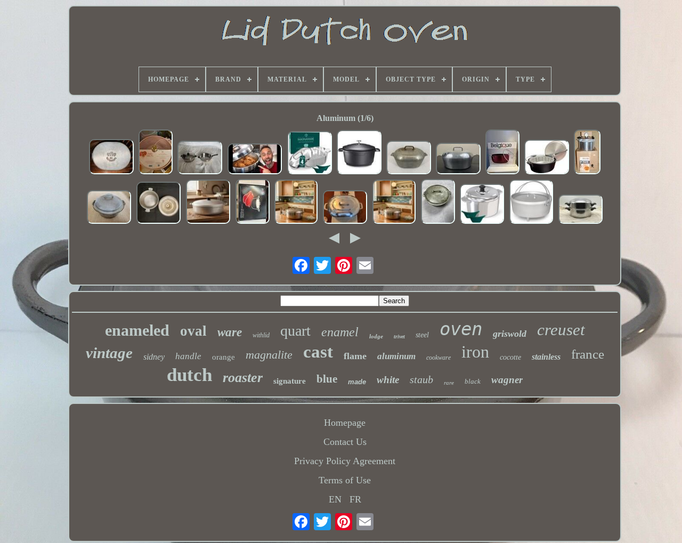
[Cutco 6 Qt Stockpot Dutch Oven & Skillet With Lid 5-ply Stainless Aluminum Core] (199, 159)
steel (422, 335)
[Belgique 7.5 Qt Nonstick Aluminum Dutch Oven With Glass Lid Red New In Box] (502, 153)
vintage (109, 352)
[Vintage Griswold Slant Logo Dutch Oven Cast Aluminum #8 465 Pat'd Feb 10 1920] (438, 203)
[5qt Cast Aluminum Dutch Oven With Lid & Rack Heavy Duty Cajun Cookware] (309, 154)
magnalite (269, 354)
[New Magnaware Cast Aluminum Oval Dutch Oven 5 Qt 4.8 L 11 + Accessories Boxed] (296, 203)
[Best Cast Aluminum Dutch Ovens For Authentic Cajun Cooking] (254, 160)
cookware (438, 357)
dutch (189, 374)
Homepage (345, 422)
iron (475, 351)
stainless (546, 356)
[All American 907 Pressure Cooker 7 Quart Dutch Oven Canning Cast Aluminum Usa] (587, 153)
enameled (137, 330)
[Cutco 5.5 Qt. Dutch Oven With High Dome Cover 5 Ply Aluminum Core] (580, 210)
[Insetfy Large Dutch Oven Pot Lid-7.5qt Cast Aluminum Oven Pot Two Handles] (359, 153)
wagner (507, 379)
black (473, 381)
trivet (399, 336)
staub (421, 379)
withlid (261, 335)
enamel (340, 332)
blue (326, 378)
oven (461, 328)
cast (318, 351)
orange (223, 357)
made (357, 382)
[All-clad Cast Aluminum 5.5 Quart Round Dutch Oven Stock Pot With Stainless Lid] (252, 203)
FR (355, 499)
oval (193, 331)
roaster (243, 377)
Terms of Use (345, 480)
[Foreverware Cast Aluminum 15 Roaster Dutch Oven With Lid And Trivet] (458, 160)
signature (289, 381)
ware (229, 332)
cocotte (510, 357)
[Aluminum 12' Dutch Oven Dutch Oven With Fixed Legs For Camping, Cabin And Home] (531, 203)
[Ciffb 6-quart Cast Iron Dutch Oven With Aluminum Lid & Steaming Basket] (546, 158)
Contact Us (345, 441)
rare (449, 382)
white (388, 379)
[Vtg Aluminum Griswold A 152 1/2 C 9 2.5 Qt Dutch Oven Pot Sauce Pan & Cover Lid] (158, 204)
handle (188, 356)
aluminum (396, 356)
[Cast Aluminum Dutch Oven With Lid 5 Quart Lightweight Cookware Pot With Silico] (482, 205)
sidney (154, 356)
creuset (561, 329)
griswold (509, 333)
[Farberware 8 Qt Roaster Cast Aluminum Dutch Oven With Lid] (345, 208)
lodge (376, 336)
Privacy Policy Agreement (344, 461)
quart (295, 330)
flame (355, 356)
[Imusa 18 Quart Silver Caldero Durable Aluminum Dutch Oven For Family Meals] (208, 203)
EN (335, 499)
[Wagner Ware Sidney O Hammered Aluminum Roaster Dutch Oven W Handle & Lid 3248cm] (109, 208)
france (587, 354)
